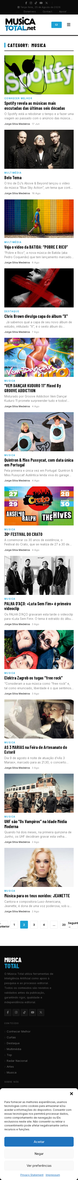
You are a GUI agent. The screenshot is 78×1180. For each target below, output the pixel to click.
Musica (11, 1072)
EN (17, 11)
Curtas (11, 1037)
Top (9, 1055)
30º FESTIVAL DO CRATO (23, 534)
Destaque (13, 1043)
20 (64, 924)
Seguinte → (74, 924)
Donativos (30, 11)
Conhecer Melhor (19, 1031)
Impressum (53, 1175)
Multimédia (14, 1049)
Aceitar (39, 1142)
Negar (39, 1154)
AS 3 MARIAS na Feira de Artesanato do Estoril (35, 750)
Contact (47, 11)
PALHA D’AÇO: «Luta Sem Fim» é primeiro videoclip (37, 606)
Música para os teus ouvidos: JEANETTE (37, 895)
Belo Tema (12, 177)
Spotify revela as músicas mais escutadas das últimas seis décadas (34, 105)
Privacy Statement (32, 1175)
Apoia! (63, 11)
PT (11, 11)
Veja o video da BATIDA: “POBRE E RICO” (36, 246)
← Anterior (4, 924)
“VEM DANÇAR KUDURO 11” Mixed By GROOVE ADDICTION (32, 388)
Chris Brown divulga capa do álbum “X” (36, 316)
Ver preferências (39, 1166)
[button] (71, 1093)
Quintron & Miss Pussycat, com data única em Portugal (38, 462)
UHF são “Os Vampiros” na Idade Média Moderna (35, 824)
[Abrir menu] (69, 25)
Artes (10, 1066)
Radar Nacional (17, 1060)
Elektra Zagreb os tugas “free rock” (33, 677)
